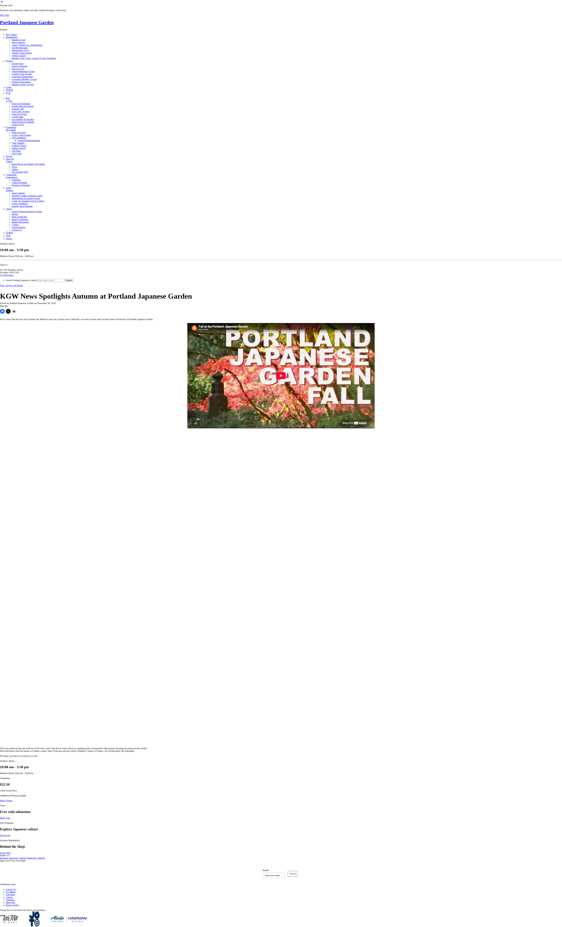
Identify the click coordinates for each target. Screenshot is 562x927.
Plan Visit (4, 15)
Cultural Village (19, 145)
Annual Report (18, 227)
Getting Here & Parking (23, 106)
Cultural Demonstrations (29, 140)
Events (9, 156)
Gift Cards (16, 153)
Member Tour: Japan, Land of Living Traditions (34, 58)
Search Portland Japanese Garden (21, 280)
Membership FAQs (20, 50)
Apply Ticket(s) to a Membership (27, 45)
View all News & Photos (11, 285)
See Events (5, 835)
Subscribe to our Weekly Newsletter (28, 164)
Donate (9, 61)
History (15, 214)
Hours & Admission (21, 103)
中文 (8, 93)
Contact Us (17, 230)
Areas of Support (20, 66)
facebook (4, 858)
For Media (11, 892)
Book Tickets (6, 800)
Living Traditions (20, 203)
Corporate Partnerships (22, 76)
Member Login (19, 40)
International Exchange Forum (26, 198)
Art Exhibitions (19, 138)
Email (266, 870)
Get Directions (6, 275)
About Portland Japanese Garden (27, 211)
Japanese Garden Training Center (27, 195)
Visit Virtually (18, 143)
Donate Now (18, 63)
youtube (22, 858)
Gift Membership (20, 48)
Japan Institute (9, 189)
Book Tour (5, 818)
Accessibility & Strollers (23, 119)
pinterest (41, 858)
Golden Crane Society (22, 53)
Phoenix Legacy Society (23, 84)
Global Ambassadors (21, 82)
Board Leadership (20, 219)
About (9, 209)
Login (8, 87)
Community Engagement (11, 176)
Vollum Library (19, 55)
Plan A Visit (9, 99)
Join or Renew (18, 42)
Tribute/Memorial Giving (23, 71)
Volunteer (16, 180)
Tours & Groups (19, 114)
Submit (292, 874)
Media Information (20, 222)
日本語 (9, 90)
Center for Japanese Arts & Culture (28, 201)
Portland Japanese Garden (27, 22)
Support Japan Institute (22, 206)
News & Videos (10, 160)
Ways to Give (18, 69)
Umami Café (18, 109)
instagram (13, 858)
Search (9, 238)
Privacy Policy (12, 905)
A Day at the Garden (21, 135)
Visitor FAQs (18, 124)
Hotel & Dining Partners (23, 122)
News (14, 167)
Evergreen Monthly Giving (24, 79)
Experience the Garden (11, 128)
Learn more (5, 853)
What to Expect (19, 132)
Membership (11, 37)
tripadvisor (31, 858)
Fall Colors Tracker (21, 111)
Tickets (11, 34)
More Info (10, 902)
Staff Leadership (19, 217)
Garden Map (17, 117)
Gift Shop (16, 151)
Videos (15, 169)
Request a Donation (21, 185)
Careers (15, 224)
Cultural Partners (19, 182)
